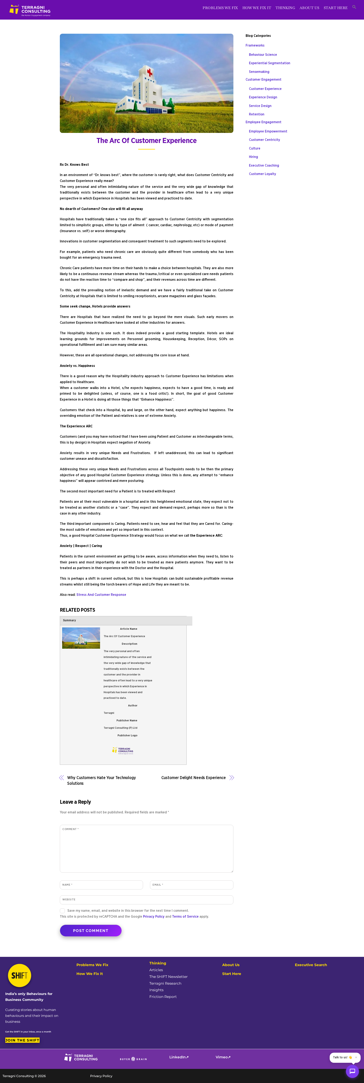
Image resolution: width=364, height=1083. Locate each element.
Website (69, 899)
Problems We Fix (220, 7)
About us (309, 7)
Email (158, 884)
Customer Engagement (263, 79)
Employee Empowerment (268, 131)
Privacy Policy (154, 916)
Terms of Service (185, 916)
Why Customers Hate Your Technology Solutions (101, 781)
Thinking (285, 7)
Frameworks (255, 45)
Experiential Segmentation (269, 63)
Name (67, 884)
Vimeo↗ (223, 1057)
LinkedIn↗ (179, 1057)
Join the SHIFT (22, 1040)
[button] (354, 7)
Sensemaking (259, 72)
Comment (70, 829)
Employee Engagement (263, 122)
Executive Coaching (264, 165)
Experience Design (263, 97)
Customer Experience (265, 89)
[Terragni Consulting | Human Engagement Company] (30, 19)
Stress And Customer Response (101, 594)
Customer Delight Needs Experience (193, 778)
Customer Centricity (264, 140)
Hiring (253, 157)
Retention (256, 114)
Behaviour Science (263, 54)
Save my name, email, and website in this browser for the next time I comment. (128, 910)
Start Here (336, 7)
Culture (254, 148)
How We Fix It (256, 7)
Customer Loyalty (262, 174)
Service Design (260, 106)
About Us (231, 965)
